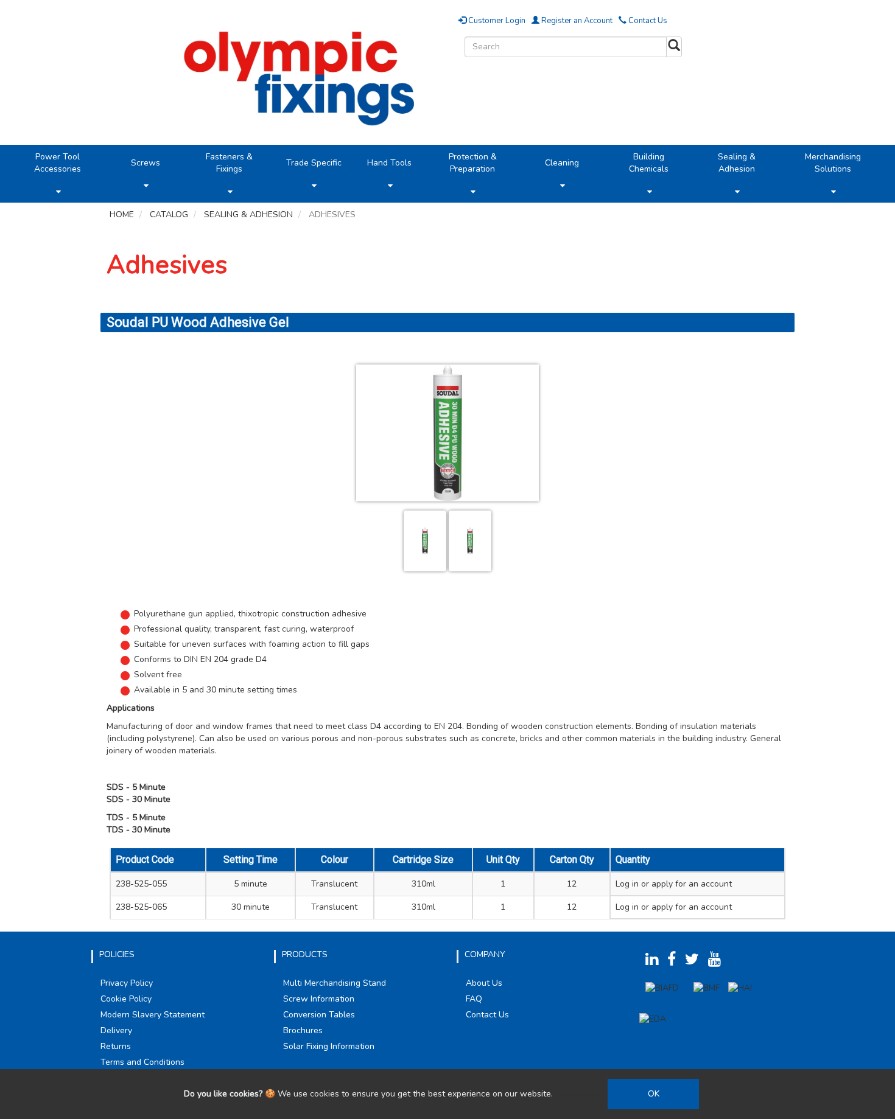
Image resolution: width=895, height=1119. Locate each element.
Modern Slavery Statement (152, 1014)
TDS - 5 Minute (136, 817)
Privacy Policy (126, 983)
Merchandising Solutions (833, 163)
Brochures (303, 1030)
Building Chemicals (649, 163)
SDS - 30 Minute (138, 799)
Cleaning (562, 163)
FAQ (474, 999)
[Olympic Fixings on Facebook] (675, 961)
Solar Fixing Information (328, 1046)
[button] (58, 192)
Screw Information (318, 999)
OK (653, 1094)
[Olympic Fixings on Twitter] (695, 961)
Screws (145, 163)
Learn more (577, 1094)
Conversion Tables (319, 1014)
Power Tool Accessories (57, 163)
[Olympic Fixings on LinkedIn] (655, 961)
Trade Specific (314, 163)
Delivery (116, 1030)
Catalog (169, 214)
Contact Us (646, 20)
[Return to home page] (302, 75)
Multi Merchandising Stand (334, 983)
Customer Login (495, 20)
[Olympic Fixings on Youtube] (718, 961)
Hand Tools (389, 163)
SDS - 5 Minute (136, 787)
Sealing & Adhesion (737, 163)
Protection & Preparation (473, 163)
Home (122, 214)
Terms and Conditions (142, 1062)
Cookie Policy (126, 999)
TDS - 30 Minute (138, 829)
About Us (484, 983)
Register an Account (575, 20)
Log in (627, 884)
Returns (115, 1046)
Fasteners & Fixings (229, 163)
